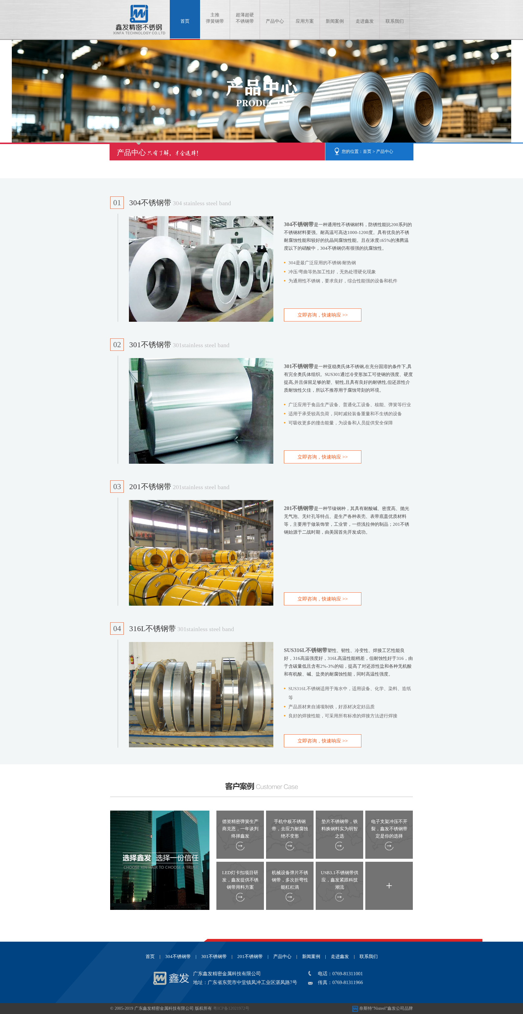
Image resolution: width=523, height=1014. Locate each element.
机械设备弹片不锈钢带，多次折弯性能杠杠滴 (290, 880)
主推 (215, 18)
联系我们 (395, 21)
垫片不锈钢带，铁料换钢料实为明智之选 (339, 828)
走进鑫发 (365, 21)
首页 (184, 21)
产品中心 (275, 21)
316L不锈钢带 (181, 628)
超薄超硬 (245, 18)
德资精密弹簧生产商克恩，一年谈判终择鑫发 (240, 828)
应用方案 (305, 21)
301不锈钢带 (179, 345)
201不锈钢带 (179, 486)
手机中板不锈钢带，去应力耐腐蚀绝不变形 (290, 828)
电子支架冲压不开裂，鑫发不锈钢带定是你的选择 (389, 828)
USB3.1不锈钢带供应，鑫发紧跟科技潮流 (339, 880)
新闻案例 (335, 21)
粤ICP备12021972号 (231, 1008)
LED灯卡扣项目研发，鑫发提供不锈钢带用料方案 (240, 880)
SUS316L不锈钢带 (305, 650)
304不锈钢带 (180, 203)
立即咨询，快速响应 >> (323, 315)
